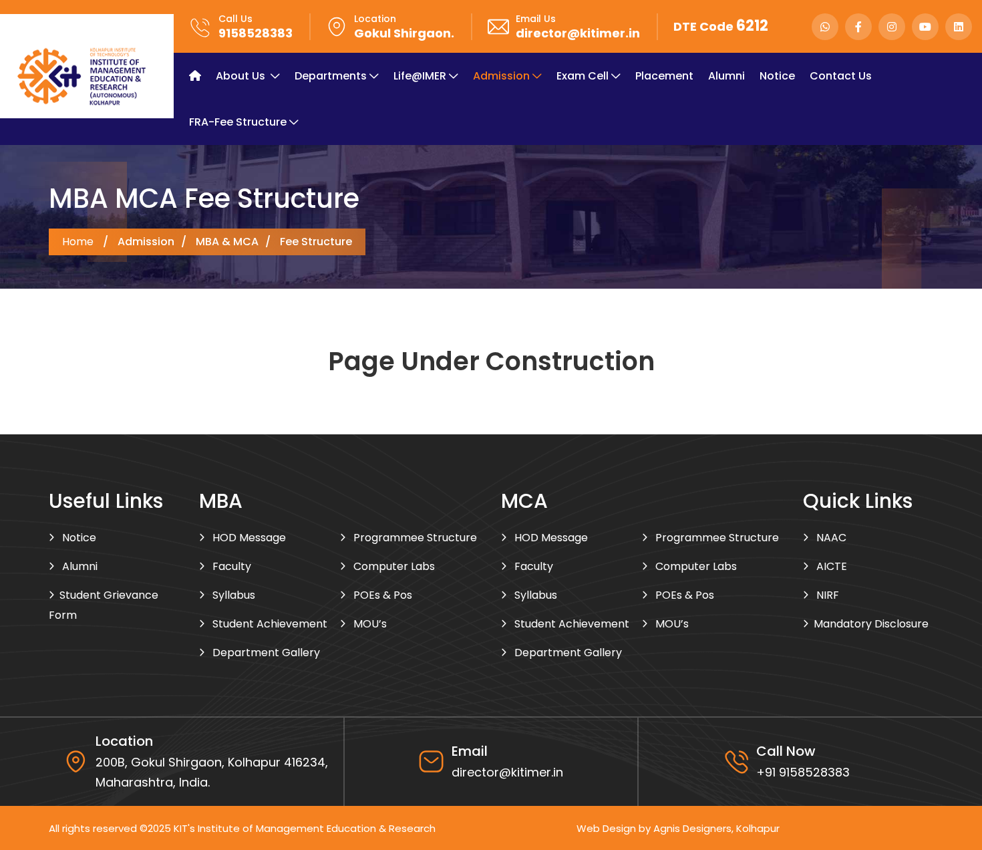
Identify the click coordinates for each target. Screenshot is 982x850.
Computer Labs (393, 566)
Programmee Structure (414, 537)
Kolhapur (758, 828)
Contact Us (841, 76)
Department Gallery (265, 652)
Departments (331, 76)
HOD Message (248, 537)
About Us (242, 76)
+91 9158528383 (803, 772)
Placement (664, 76)
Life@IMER (419, 76)
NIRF (826, 595)
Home (78, 242)
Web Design (606, 828)
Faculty (230, 566)
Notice (777, 76)
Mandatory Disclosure (871, 623)
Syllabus (232, 595)
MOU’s (369, 623)
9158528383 (255, 33)
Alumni (726, 76)
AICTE (830, 566)
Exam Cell (582, 76)
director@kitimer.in (578, 33)
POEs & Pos (381, 595)
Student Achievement (268, 623)
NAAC (830, 537)
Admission (501, 76)
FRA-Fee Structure (238, 122)
